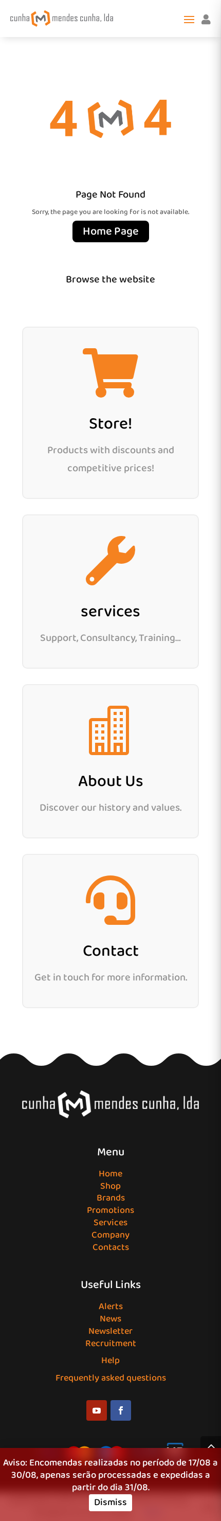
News (110, 1319)
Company (110, 1235)
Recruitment (110, 1343)
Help (110, 1360)
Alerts (111, 1306)
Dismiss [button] (110, 1502)
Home (110, 1174)
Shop (110, 1186)
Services (110, 1222)
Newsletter (110, 1331)
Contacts (111, 1247)
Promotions (110, 1210)
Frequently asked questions (111, 1378)
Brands (111, 1198)
